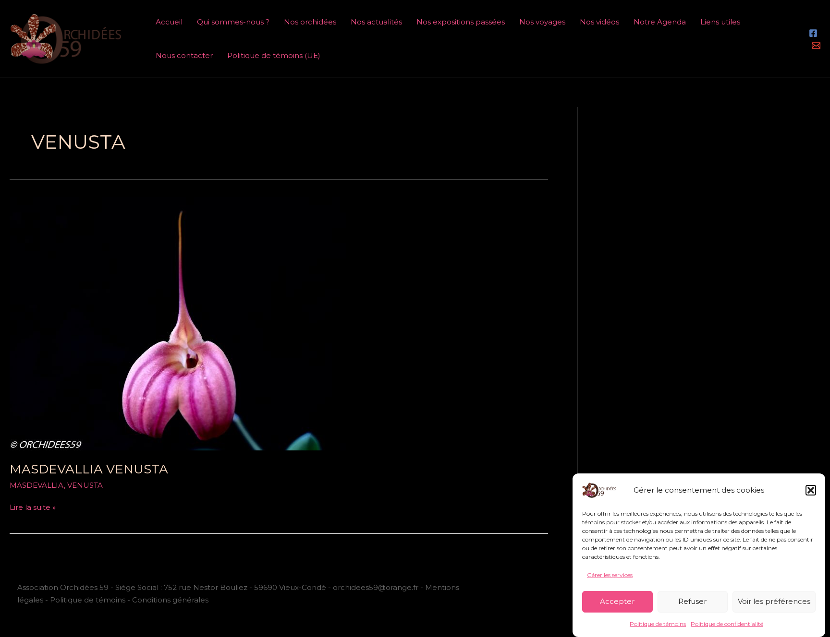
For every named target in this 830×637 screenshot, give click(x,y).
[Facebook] (813, 33)
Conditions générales (170, 599)
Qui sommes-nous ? (233, 21)
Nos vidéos (599, 21)
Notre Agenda (660, 21)
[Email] (816, 45)
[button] (811, 490)
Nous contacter (184, 55)
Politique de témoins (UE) (273, 55)
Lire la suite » (33, 506)
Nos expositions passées (460, 21)
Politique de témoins (658, 623)
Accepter (617, 601)
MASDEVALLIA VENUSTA (89, 469)
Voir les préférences (774, 601)
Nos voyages (542, 21)
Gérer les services (610, 574)
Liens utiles (720, 21)
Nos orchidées (310, 21)
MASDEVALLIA (37, 485)
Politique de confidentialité (727, 623)
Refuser (692, 601)
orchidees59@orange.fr (376, 587)
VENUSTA (85, 485)
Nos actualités (376, 21)
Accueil (169, 21)
